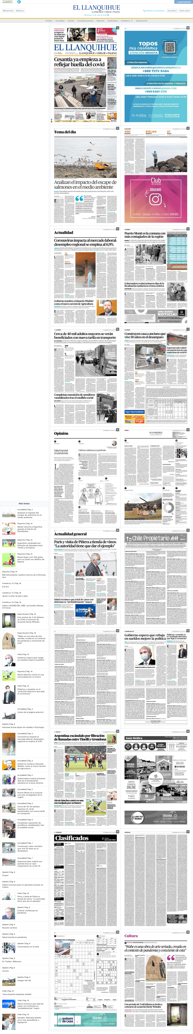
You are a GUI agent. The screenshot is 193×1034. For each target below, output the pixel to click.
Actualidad (60, 21)
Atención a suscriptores (155, 11)
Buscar (21, 11)
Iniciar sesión (184, 11)
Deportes (100, 21)
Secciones (9, 11)
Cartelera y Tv (127, 21)
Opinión (71, 21)
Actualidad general (85, 21)
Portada (48, 21)
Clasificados (112, 21)
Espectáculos (141, 21)
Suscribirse (172, 11)
